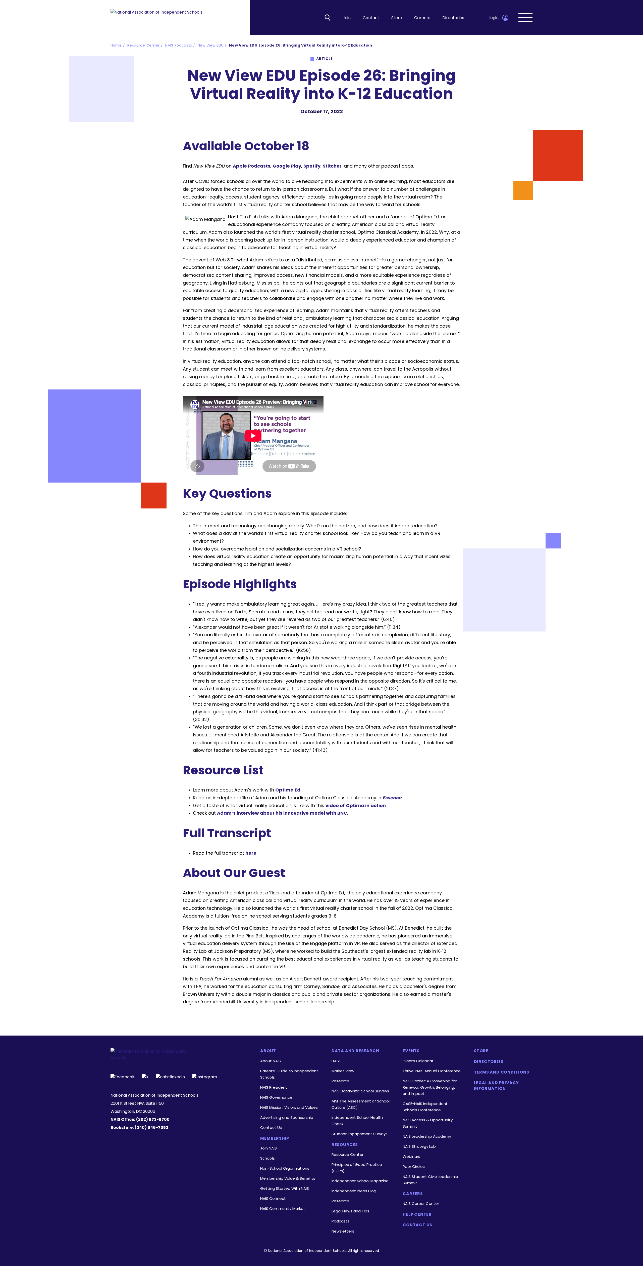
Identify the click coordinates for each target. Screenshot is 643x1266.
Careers (422, 18)
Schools (267, 1158)
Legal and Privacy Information (496, 1085)
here (250, 853)
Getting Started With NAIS (284, 1188)
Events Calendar (418, 1060)
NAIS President (273, 1087)
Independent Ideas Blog (354, 1191)
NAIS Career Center (421, 1203)
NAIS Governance (276, 1097)
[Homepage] (156, 17)
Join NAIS (268, 1148)
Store (396, 18)
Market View (343, 1071)
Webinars (411, 1156)
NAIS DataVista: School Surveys (360, 1091)
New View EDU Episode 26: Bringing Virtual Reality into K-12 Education (300, 45)
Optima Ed (287, 790)
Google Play (287, 166)
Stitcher (332, 166)
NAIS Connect (273, 1198)
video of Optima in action (356, 805)
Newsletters (343, 1231)
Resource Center (143, 45)
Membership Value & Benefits (287, 1178)
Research (340, 1081)
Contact (371, 18)
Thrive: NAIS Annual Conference (432, 1071)
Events (411, 1051)
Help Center (417, 1214)
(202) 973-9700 (153, 1119)
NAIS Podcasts (178, 45)
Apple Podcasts (251, 166)
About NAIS (270, 1060)
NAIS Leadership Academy (427, 1136)
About (268, 1051)
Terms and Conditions (501, 1072)
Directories (453, 18)
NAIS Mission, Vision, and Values (289, 1107)
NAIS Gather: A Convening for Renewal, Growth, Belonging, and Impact (430, 1087)
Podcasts (340, 1221)
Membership (274, 1138)
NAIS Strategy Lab (419, 1146)
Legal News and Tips (350, 1211)
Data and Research (355, 1051)
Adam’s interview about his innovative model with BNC (282, 813)
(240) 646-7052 (151, 1127)
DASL (336, 1060)
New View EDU (211, 45)
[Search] (327, 17)
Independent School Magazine (360, 1180)
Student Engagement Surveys (360, 1133)
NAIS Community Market (282, 1208)
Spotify (311, 166)
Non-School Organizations (284, 1168)
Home (116, 45)
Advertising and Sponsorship (286, 1117)
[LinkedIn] (170, 1076)
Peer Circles (414, 1166)
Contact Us (271, 1127)
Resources (345, 1145)
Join (347, 18)
